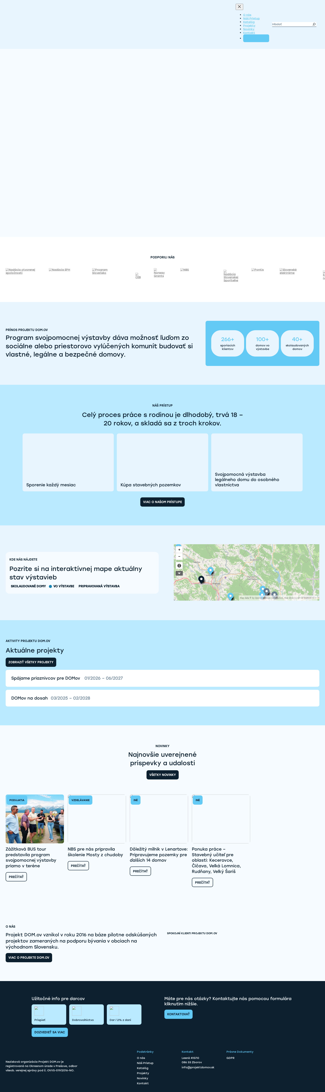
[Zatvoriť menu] (239, 7)
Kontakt (143, 1083)
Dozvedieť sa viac (49, 1032)
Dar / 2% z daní (120, 1020)
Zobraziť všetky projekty (30, 662)
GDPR (230, 1058)
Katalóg (142, 1068)
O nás (141, 1058)
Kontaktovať (178, 1014)
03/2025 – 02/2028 (70, 698)
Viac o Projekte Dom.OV (28, 957)
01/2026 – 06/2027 (103, 678)
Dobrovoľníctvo (83, 1020)
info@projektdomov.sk (198, 1067)
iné (136, 800)
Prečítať (16, 876)
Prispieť (40, 1020)
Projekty (143, 1073)
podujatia (16, 800)
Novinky (142, 1078)
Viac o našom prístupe (162, 502)
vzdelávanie (80, 800)
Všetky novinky (162, 775)
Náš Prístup (145, 1063)
